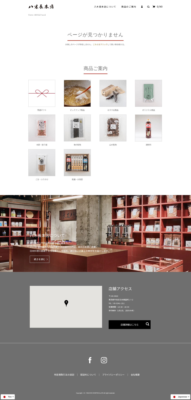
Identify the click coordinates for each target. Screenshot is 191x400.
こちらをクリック (100, 44)
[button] (66, 304)
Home (30, 15)
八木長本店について (105, 6)
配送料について (88, 374)
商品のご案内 (128, 6)
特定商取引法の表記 (64, 374)
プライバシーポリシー (113, 374)
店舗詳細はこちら (130, 324)
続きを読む (39, 259)
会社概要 (135, 374)
